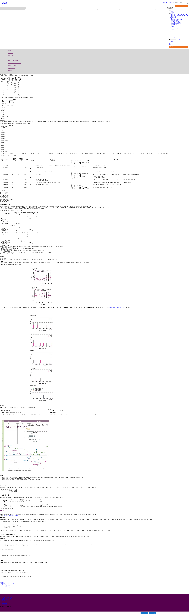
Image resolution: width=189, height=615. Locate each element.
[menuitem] (39, 10)
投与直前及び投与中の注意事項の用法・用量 (116, 307)
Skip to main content (3, 0)
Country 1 (172, 40)
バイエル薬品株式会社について (7, 597)
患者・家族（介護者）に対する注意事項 (11, 515)
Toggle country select (172, 39)
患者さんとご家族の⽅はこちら (168, 2)
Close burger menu (170, 8)
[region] (94, 613)
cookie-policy (4, 604)
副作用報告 (4, 600)
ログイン (176, 5)
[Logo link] (7, 8)
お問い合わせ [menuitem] (4, 2)
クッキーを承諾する (152, 613)
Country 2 (172, 41)
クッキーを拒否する (145, 613)
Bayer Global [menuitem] (4, 3)
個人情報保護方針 (5, 599)
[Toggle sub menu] (169, 10)
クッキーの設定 (137, 613)
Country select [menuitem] (178, 39)
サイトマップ (4, 603)
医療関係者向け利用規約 (6, 598)
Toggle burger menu (170, 7)
